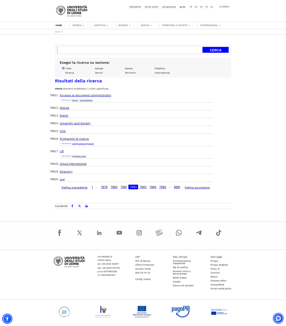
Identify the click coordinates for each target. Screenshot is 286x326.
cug (62, 179)
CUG (63, 131)
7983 (143, 187)
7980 (114, 187)
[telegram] (198, 235)
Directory (66, 171)
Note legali (216, 257)
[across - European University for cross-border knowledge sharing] (219, 312)
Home (59, 25)
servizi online (151, 7)
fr (206, 7)
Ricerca (123, 25)
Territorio (130, 72)
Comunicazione (86, 100)
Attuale (99, 68)
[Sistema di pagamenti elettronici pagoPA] (180, 312)
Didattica (100, 25)
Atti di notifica (180, 267)
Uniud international (73, 163)
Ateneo (76, 25)
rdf (62, 151)
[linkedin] (99, 235)
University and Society (75, 123)
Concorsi (215, 272)
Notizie (64, 107)
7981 (124, 187)
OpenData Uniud (79, 156)
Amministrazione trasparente (182, 262)
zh (211, 7)
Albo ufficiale (180, 257)
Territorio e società (175, 25)
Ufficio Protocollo (144, 264)
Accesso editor (218, 280)
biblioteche (135, 7)
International (209, 25)
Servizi (145, 25)
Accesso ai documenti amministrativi (85, 95)
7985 (162, 187)
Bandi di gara (180, 277)
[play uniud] (159, 235)
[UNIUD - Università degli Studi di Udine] (71, 10)
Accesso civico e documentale (182, 272)
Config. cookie (143, 279)
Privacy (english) (219, 264)
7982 (133, 187)
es (201, 7)
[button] (7, 318)
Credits (177, 281)
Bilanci (214, 276)
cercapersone (169, 7)
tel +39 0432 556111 (108, 264)
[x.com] (79, 235)
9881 (177, 187)
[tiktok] (218, 235)
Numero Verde (143, 268)
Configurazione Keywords (83, 144)
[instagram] (139, 235)
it (191, 7)
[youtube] (119, 235)
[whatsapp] (179, 235)
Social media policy (220, 288)
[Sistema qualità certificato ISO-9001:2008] (64, 312)
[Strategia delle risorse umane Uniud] (103, 312)
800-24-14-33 (142, 272)
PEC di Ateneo (142, 261)
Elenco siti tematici (183, 285)
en (196, 7)
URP (137, 257)
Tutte (68, 68)
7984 (152, 187)
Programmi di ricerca (74, 138)
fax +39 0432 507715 (109, 268)
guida (182, 7)
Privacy (214, 261)
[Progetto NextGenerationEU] (142, 312)
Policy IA (215, 268)
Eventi (64, 115)
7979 (104, 187)
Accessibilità (217, 284)
